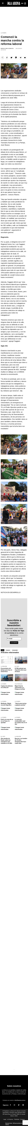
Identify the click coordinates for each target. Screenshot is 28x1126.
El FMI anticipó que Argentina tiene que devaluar (20, 670)
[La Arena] (13, 3)
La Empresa (10, 1119)
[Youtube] (23, 1105)
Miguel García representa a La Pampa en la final (20, 687)
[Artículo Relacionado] (7, 660)
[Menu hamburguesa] (3, 3)
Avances (8, 650)
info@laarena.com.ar (19, 1100)
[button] (7, 58)
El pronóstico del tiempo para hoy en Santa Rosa (6, 670)
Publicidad (16, 1119)
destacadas (15, 650)
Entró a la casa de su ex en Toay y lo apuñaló (7, 721)
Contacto (22, 1119)
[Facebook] (10, 1105)
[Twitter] (19, 1105)
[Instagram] (14, 1105)
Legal (4, 1119)
